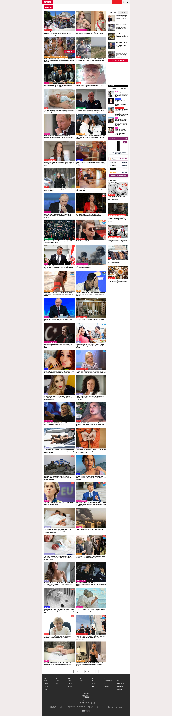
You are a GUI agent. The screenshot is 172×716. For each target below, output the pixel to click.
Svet (105, 677)
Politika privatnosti (120, 686)
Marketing (118, 681)
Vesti (45, 677)
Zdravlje (93, 683)
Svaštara (82, 680)
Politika (45, 678)
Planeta (105, 678)
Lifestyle (95, 677)
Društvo (45, 680)
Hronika (45, 681)
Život (93, 678)
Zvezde (57, 680)
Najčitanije (113, 12)
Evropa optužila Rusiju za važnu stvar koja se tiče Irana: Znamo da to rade (121, 17)
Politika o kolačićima (120, 683)
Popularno (123, 88)
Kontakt (118, 680)
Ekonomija (46, 683)
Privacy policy (119, 688)
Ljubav (93, 681)
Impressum (119, 678)
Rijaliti (57, 678)
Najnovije (123, 12)
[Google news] (94, 703)
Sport (70, 677)
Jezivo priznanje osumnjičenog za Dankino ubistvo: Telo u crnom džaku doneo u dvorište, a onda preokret (122, 54)
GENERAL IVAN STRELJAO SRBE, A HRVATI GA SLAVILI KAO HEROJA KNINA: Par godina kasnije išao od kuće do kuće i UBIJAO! (118, 219)
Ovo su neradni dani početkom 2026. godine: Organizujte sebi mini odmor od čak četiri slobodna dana (118, 198)
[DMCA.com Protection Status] (86, 711)
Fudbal (69, 678)
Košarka (69, 680)
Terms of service (119, 689)
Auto (105, 688)
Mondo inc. (120, 677)
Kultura (93, 686)
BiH (105, 683)
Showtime (70, 686)
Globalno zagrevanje (108, 680)
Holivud (57, 681)
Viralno (82, 677)
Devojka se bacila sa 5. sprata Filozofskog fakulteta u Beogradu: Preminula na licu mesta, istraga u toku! (121, 27)
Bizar (81, 678)
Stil (93, 680)
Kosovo (45, 688)
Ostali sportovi (70, 683)
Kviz (57, 683)
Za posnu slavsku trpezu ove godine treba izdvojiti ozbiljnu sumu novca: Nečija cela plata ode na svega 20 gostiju (118, 281)
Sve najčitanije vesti (118, 60)
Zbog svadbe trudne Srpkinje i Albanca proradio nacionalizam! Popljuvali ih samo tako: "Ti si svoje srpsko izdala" (117, 240)
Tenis (69, 681)
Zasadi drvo (46, 686)
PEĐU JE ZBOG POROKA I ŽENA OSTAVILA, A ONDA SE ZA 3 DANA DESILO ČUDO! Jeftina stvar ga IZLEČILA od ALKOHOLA (121, 45)
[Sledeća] (97, 671)
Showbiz (58, 677)
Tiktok (81, 681)
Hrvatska (106, 681)
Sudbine (45, 689)
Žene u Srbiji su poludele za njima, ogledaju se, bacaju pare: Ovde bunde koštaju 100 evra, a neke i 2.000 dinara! (118, 261)
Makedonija (106, 686)
